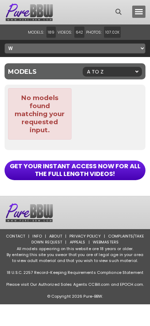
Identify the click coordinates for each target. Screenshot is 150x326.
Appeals (77, 242)
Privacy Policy (85, 236)
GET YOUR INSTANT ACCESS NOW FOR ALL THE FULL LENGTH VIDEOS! (75, 170)
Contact (15, 236)
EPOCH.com (131, 284)
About (55, 236)
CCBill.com (99, 284)
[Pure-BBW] (36, 12)
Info (37, 236)
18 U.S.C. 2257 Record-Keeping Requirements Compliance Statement (75, 272)
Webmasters (106, 242)
